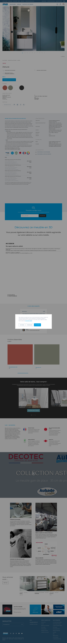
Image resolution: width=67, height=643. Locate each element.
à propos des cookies (28, 320)
